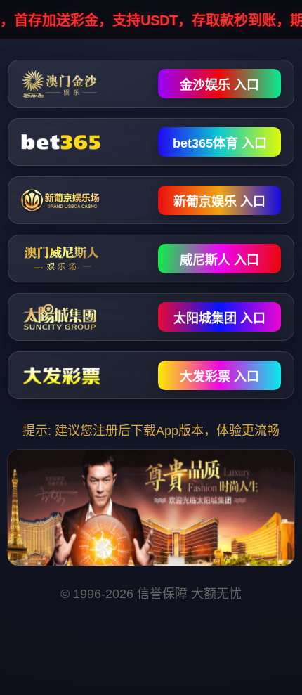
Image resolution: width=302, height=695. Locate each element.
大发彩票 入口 (219, 377)
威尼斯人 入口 (219, 260)
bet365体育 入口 (220, 143)
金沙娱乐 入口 (219, 85)
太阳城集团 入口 (219, 318)
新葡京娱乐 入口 (219, 202)
